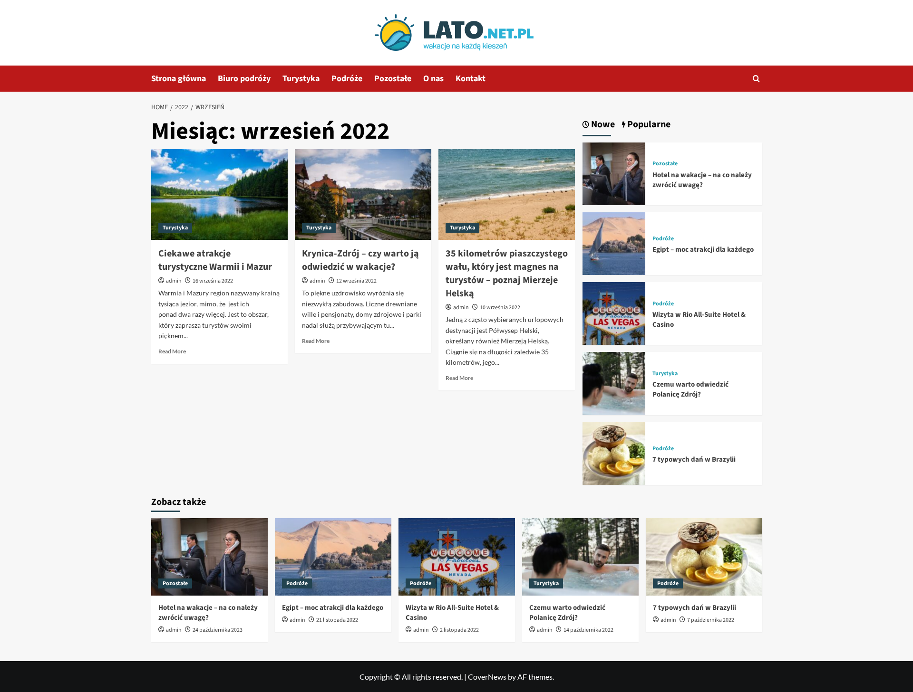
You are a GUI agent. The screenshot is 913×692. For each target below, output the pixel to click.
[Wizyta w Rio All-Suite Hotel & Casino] (614, 312)
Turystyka (301, 79)
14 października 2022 (588, 630)
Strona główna (178, 79)
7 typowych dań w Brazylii (694, 459)
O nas (433, 79)
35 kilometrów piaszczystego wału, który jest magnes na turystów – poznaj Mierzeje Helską (507, 273)
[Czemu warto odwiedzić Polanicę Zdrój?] (614, 382)
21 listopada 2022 (337, 620)
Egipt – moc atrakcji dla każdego (703, 250)
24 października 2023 (218, 630)
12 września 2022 (356, 281)
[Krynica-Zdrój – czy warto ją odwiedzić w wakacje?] (363, 194)
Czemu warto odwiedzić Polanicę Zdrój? (690, 389)
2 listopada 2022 (459, 630)
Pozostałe (392, 79)
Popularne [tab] (647, 124)
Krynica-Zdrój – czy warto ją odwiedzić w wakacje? (360, 260)
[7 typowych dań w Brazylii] (614, 452)
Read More (172, 351)
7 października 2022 (710, 620)
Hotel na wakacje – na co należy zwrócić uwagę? (702, 180)
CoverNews (487, 676)
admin (174, 281)
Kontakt (471, 79)
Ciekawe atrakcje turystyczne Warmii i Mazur (215, 260)
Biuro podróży (244, 79)
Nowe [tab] (602, 124)
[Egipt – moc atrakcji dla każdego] (614, 242)
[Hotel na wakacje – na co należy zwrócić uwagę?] (614, 172)
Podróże (346, 79)
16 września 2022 (213, 281)
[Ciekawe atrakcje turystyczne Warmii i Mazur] (219, 194)
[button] (756, 78)
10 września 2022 (500, 307)
